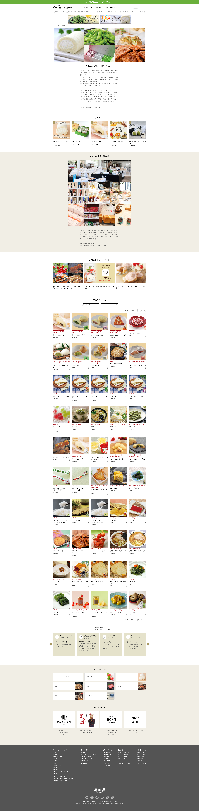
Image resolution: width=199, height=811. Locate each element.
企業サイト (141, 754)
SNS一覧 (140, 761)
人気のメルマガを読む (86, 756)
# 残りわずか (125, 11)
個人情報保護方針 (92, 803)
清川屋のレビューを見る (125, 763)
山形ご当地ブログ (123, 758)
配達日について (58, 765)
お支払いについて (58, 756)
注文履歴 (106, 758)
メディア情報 (141, 763)
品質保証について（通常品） (61, 780)
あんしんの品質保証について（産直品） (64, 778)
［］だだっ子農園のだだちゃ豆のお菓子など (98, 99)
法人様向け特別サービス (87, 752)
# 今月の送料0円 (85, 11)
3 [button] (141, 310)
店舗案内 (140, 756)
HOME (54, 25)
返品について (57, 767)
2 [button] (138, 310)
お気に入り (106, 763)
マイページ (106, 756)
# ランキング (134, 11)
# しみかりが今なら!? (73, 11)
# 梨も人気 (117, 11)
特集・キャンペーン (124, 752)
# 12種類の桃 (109, 11)
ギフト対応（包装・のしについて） (63, 771)
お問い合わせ (57, 774)
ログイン (142, 7)
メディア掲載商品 (123, 754)
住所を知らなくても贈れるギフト (89, 763)
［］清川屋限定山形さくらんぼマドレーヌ (97, 97)
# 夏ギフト (94, 11)
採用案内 (140, 758)
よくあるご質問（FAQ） (60, 776)
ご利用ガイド (57, 754)
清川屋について (88, 7)
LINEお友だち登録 (85, 761)
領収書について (58, 758)
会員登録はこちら (108, 752)
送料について (57, 761)
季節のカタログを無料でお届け (88, 754)
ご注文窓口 (57, 752)
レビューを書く (107, 765)
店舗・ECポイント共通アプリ (88, 758)
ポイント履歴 (107, 761)
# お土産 (101, 11)
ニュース (121, 761)
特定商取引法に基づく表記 (81, 803)
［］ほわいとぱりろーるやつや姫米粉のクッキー (98, 92)
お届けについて (58, 763)
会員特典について (108, 754)
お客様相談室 (57, 769)
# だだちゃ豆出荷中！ (60, 11)
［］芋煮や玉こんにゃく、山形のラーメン (98, 94)
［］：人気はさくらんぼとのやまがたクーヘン (99, 101)
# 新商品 (142, 11)
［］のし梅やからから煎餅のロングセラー (97, 90)
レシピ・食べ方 (123, 756)
